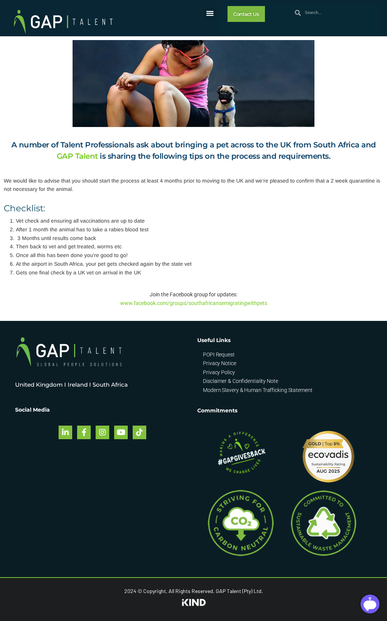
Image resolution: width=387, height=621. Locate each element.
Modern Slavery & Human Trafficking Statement (258, 390)
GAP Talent (77, 156)
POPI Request (219, 355)
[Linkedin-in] (65, 432)
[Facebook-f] (84, 432)
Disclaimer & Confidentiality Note (240, 381)
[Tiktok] (139, 432)
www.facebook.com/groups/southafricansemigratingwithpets (193, 303)
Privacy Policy (219, 372)
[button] (210, 13)
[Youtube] (121, 432)
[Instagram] (102, 432)
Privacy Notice (219, 363)
